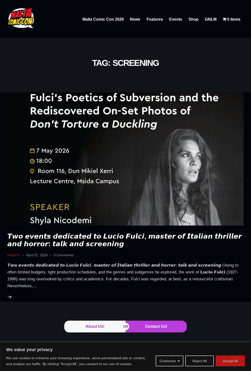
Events (13, 255)
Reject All (199, 361)
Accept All (230, 361)
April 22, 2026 (37, 255)
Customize (168, 361)
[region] (125, 356)
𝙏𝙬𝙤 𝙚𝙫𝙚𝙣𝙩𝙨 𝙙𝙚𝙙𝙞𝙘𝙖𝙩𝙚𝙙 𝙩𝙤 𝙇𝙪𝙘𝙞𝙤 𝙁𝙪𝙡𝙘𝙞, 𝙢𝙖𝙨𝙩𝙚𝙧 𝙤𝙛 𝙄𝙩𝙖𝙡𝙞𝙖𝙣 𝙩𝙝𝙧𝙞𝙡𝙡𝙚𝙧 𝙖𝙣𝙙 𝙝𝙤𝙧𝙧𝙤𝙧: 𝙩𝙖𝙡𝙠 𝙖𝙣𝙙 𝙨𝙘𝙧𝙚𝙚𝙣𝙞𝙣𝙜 (124, 240)
